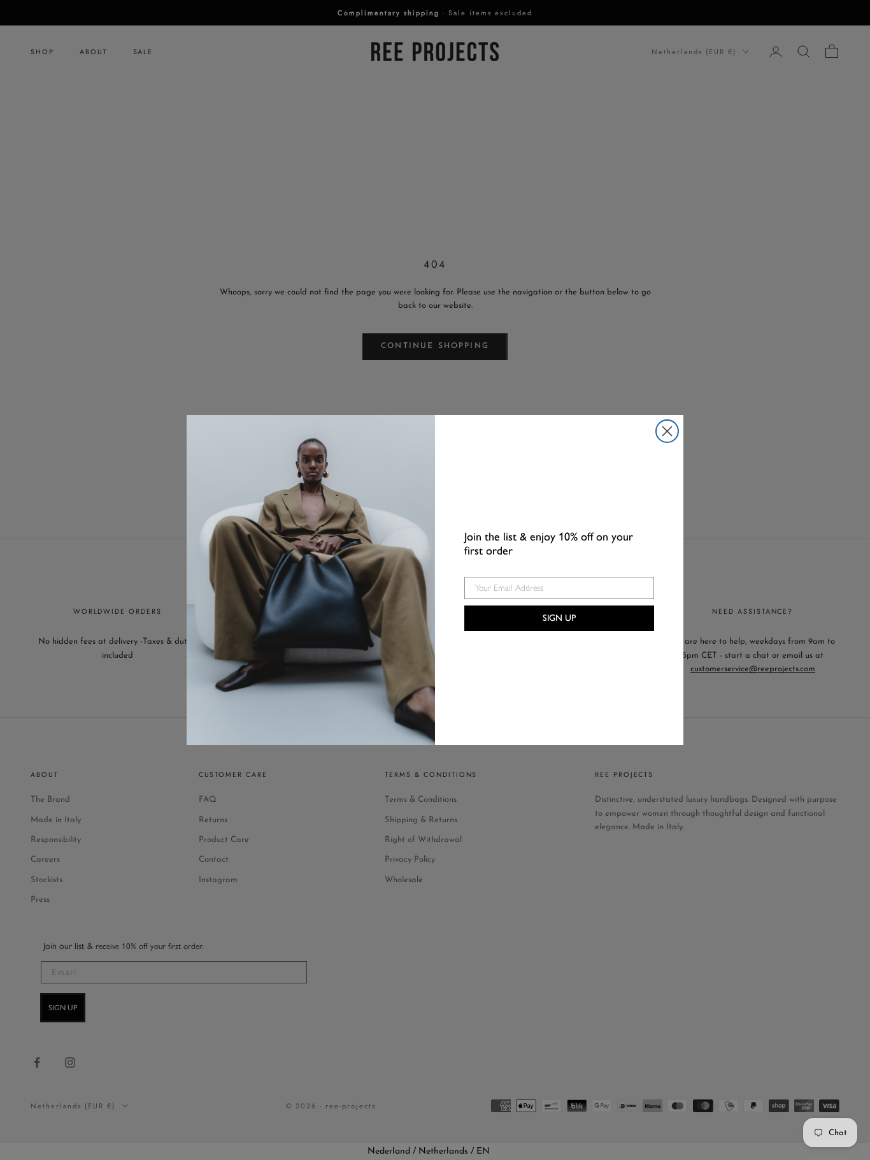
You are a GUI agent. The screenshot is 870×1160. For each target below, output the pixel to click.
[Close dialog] (667, 431)
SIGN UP (559, 618)
